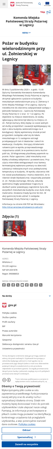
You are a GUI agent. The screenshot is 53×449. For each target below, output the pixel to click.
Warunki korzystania (11, 335)
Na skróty (7, 296)
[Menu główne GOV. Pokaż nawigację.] (4, 4)
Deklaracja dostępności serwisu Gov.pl (20, 344)
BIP (3, 326)
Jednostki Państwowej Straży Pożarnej (24, 3)
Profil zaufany (8, 321)
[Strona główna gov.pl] (12, 4)
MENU (25, 32)
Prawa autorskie (9, 330)
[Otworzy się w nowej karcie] (4, 285)
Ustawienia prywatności (13, 348)
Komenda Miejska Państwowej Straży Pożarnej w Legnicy (26, 21)
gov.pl (12, 305)
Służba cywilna (9, 317)
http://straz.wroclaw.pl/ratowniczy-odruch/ (22, 207)
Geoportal (7, 339)
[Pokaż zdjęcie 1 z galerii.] (14, 228)
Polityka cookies (9, 313)
